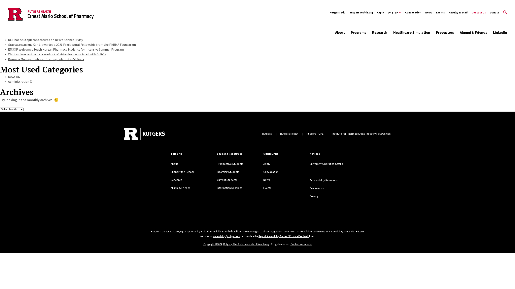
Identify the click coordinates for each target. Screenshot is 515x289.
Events (440, 12)
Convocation (413, 12)
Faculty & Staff (458, 12)
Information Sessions (229, 188)
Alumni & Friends (473, 32)
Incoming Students (228, 172)
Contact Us (479, 12)
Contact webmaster (301, 244)
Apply (380, 12)
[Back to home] (144, 134)
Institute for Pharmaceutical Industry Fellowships (361, 133)
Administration (18, 81)
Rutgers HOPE (315, 133)
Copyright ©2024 (212, 244)
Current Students (227, 180)
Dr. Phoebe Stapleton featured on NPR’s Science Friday (45, 40)
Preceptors (445, 32)
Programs (358, 32)
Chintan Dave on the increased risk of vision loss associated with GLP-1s (57, 54)
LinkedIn (500, 32)
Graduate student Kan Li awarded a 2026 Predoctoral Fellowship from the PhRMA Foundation (72, 45)
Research (379, 32)
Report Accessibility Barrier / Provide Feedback (284, 236)
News (428, 12)
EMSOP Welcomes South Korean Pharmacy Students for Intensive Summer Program (66, 49)
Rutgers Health (289, 133)
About (340, 32)
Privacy (314, 196)
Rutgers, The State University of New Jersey (246, 244)
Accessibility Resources (324, 180)
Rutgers (267, 133)
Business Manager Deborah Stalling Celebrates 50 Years (46, 59)
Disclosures (317, 188)
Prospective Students (230, 164)
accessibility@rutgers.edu (226, 236)
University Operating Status (326, 164)
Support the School (182, 172)
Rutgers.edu (337, 12)
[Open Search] (505, 13)
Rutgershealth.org (361, 12)
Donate (494, 12)
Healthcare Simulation (411, 32)
